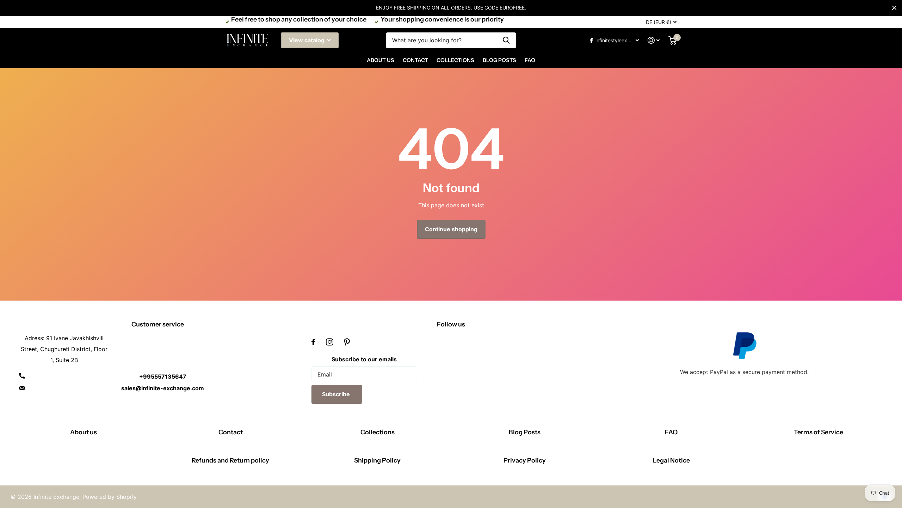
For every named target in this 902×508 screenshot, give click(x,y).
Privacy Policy (524, 460)
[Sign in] (654, 40)
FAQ (530, 60)
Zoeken (506, 40)
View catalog (307, 40)
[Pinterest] (347, 341)
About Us (380, 60)
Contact (415, 60)
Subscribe (336, 394)
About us (83, 432)
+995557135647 (162, 376)
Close (894, 8)
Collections (455, 60)
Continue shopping (451, 229)
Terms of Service (818, 432)
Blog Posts (499, 60)
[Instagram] (329, 341)
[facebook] (313, 341)
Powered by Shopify (109, 496)
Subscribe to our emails (364, 359)
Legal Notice (671, 460)
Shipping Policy (377, 460)
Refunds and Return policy (230, 460)
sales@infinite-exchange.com (162, 388)
